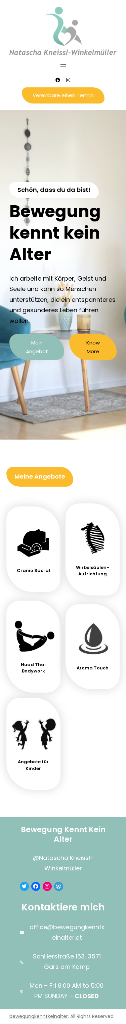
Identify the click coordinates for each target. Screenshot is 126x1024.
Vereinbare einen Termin (63, 95)
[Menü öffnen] (63, 65)
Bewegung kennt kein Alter (63, 834)
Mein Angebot (37, 347)
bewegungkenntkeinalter (38, 1016)
